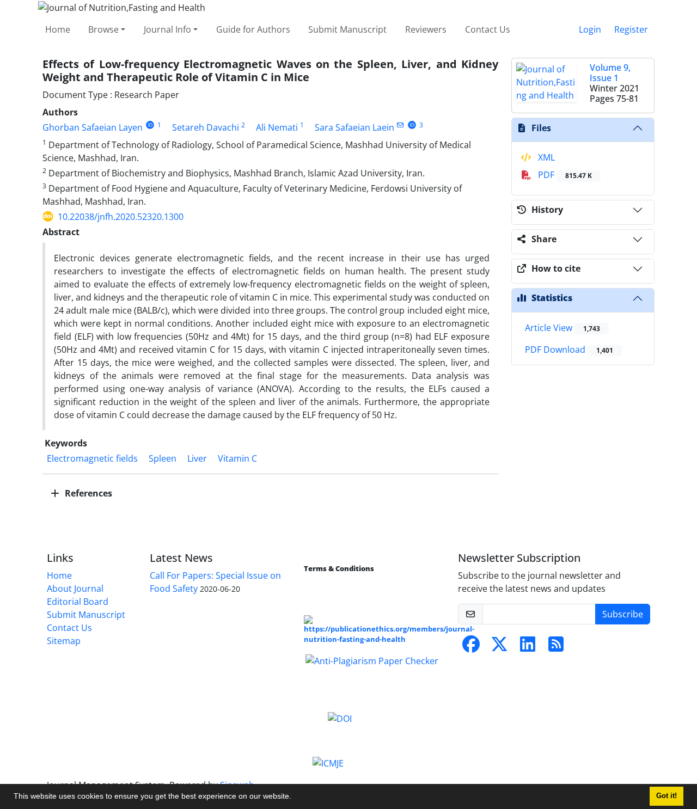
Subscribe (622, 614)
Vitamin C (237, 458)
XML (545, 157)
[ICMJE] (328, 762)
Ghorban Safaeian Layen (92, 127)
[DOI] (340, 718)
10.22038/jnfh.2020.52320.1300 (121, 217)
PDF (564, 175)
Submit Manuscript (347, 29)
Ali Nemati (277, 127)
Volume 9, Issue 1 (610, 73)
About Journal (75, 589)
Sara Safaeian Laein (354, 127)
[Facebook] (471, 647)
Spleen (162, 458)
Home (57, 29)
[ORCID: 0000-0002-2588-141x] (412, 125)
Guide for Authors (253, 29)
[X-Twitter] (499, 647)
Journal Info (167, 29)
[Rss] (556, 647)
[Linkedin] (528, 647)
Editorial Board (77, 602)
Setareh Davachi (205, 127)
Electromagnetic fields (92, 458)
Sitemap (64, 641)
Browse (103, 29)
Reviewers (426, 29)
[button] (295, 797)
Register (631, 29)
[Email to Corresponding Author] (400, 125)
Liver (197, 458)
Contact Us (487, 29)
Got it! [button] (666, 796)
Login (590, 29)
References (87, 493)
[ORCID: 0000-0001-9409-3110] (150, 125)
